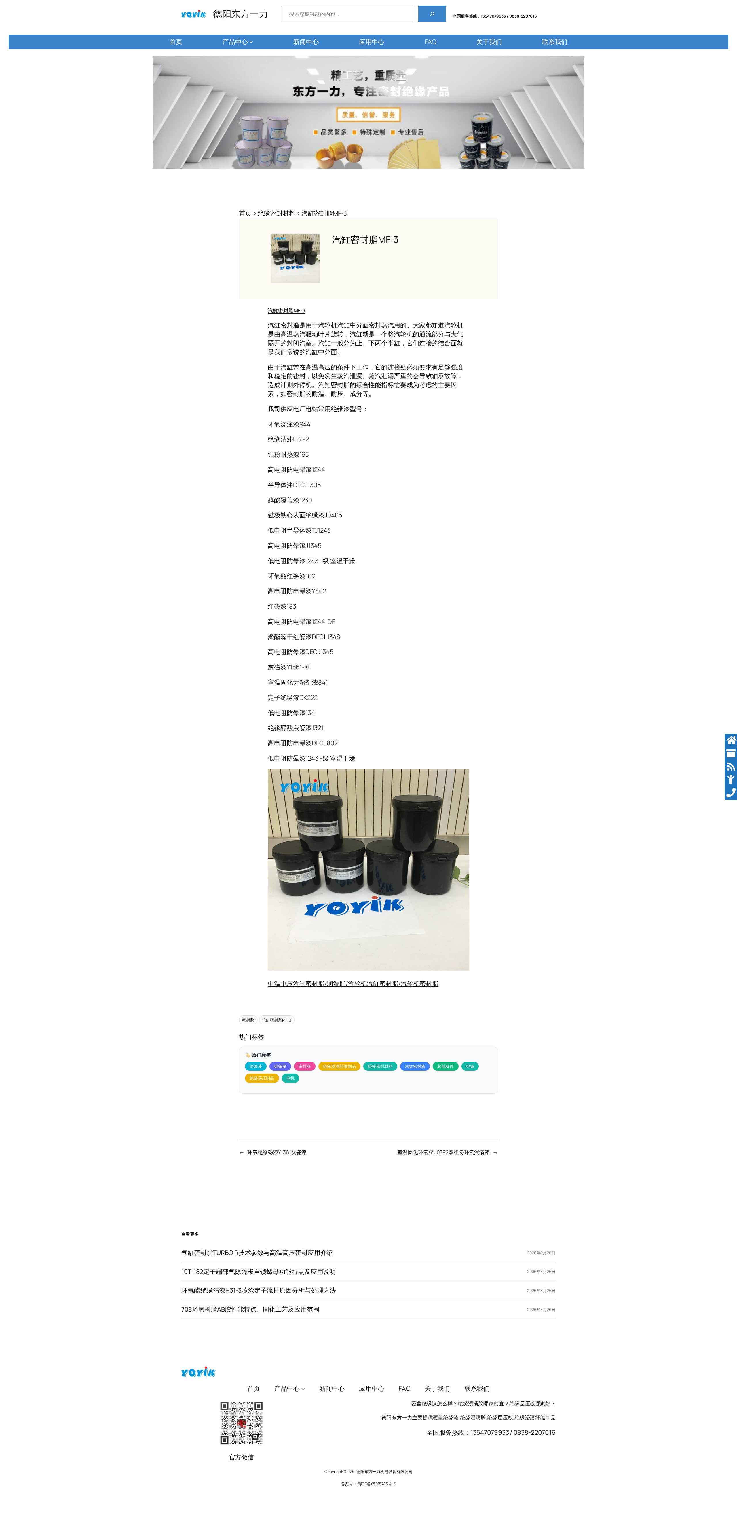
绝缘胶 (280, 1066)
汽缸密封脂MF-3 (276, 1020)
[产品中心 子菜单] (251, 42)
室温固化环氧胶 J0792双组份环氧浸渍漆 (443, 1152)
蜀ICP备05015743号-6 (376, 1484)
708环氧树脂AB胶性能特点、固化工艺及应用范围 (250, 1309)
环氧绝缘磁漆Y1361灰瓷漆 (277, 1152)
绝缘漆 (256, 1066)
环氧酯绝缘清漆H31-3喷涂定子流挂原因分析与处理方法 (258, 1290)
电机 (290, 1078)
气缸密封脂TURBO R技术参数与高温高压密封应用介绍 (257, 1252)
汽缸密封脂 (415, 1066)
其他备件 (445, 1066)
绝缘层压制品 (262, 1078)
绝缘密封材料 (380, 1066)
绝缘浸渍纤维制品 (339, 1066)
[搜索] (432, 14)
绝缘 (470, 1066)
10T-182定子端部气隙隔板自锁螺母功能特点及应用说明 (258, 1271)
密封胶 (248, 1020)
